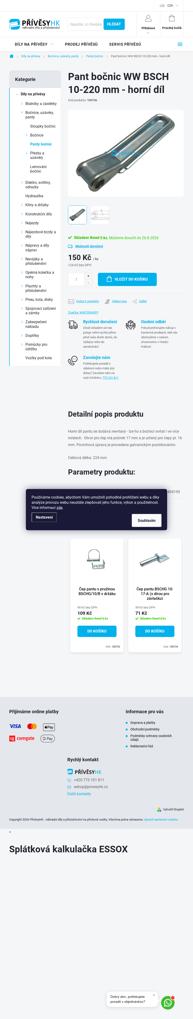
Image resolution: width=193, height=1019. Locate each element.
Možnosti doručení (89, 246)
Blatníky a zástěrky (41, 103)
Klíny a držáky (37, 205)
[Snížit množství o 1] (88, 282)
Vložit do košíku (131, 279)
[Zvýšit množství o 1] (88, 276)
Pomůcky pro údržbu (36, 346)
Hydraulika (34, 196)
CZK (170, 5)
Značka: (83, 312)
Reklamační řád (141, 746)
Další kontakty (79, 794)
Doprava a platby (142, 723)
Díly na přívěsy (33, 94)
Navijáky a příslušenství (35, 261)
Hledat (114, 24)
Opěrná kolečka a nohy (39, 274)
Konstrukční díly (38, 214)
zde (59, 507)
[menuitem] (34, 44)
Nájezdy (32, 223)
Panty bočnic (41, 144)
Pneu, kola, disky (39, 299)
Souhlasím (147, 520)
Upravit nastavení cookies (161, 819)
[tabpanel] (97, 595)
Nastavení (44, 517)
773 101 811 (110, 377)
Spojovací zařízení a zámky (40, 310)
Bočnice (36, 135)
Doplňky (32, 335)
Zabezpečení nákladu (36, 324)
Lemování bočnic (38, 169)
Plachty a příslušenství (35, 288)
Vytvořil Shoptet (173, 809)
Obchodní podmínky (145, 729)
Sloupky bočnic (43, 126)
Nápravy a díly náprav (37, 247)
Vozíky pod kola (38, 358)
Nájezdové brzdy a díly (40, 234)
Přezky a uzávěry (37, 155)
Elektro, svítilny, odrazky (38, 184)
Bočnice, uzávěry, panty (39, 114)
